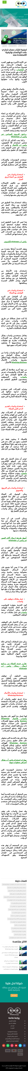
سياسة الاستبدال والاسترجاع (12, 1039)
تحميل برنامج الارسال (12, 1036)
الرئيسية (26, 14)
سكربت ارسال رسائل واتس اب (18, 903)
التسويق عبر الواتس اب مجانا (18, 916)
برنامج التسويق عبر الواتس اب (18, 906)
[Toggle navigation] (4, 2)
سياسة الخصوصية (12, 1032)
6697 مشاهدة (12, 46)
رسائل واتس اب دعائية (20, 925)
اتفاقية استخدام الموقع (12, 1041)
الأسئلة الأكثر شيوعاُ (12, 1034)
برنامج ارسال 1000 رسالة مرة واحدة (17, 919)
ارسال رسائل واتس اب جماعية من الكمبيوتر (15, 897)
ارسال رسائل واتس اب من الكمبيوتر (17, 891)
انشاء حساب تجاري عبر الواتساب (18, 938)
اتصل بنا (12, 1028)
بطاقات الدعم (12, 1023)
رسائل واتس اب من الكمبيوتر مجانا (17, 910)
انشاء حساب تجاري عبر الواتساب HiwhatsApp (14, 885)
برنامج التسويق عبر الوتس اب (18, 922)
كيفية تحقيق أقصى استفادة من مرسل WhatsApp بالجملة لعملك (10, 955)
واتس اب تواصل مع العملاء (19, 931)
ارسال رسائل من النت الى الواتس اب (17, 900)
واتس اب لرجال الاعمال (20, 935)
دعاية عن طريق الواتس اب (19, 913)
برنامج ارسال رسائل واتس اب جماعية (17, 888)
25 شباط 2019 (22, 46)
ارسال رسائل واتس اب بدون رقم (18, 894)
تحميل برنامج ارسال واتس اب (19, 928)
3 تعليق (5, 46)
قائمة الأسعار (12, 1021)
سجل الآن (14, 995)
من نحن (12, 1026)
